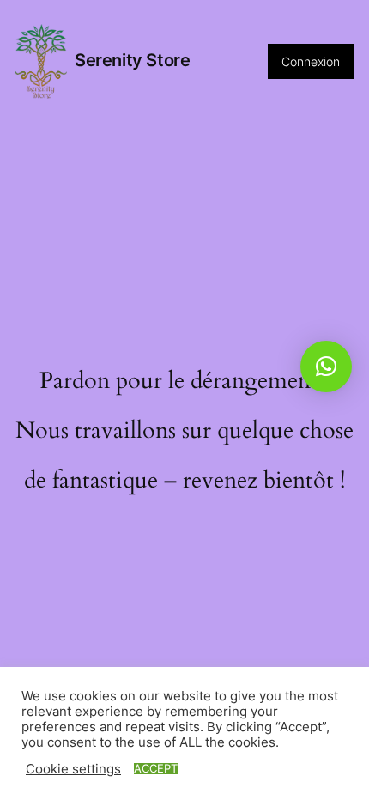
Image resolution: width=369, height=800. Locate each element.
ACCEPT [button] (156, 768)
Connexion (310, 61)
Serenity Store (132, 60)
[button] (326, 366)
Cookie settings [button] (73, 769)
